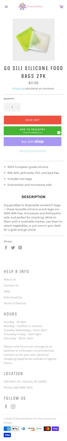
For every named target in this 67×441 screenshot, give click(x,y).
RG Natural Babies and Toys (27, 418)
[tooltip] (58, 132)
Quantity (9, 98)
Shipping (18, 88)
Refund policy (13, 297)
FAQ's (7, 291)
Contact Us (11, 285)
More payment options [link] (32, 150)
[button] (32, 130)
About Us (10, 279)
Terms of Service (15, 303)
